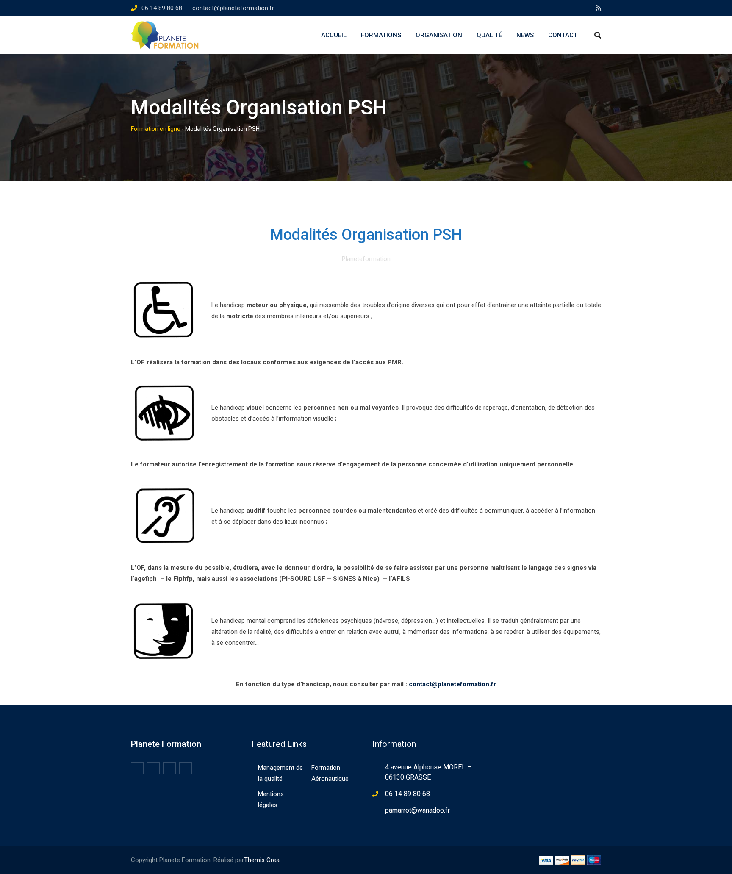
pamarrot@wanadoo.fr (417, 810)
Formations (381, 35)
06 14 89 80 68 (161, 8)
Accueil (334, 35)
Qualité (489, 35)
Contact (562, 35)
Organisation (439, 35)
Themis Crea (262, 860)
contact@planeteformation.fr (233, 8)
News (525, 35)
